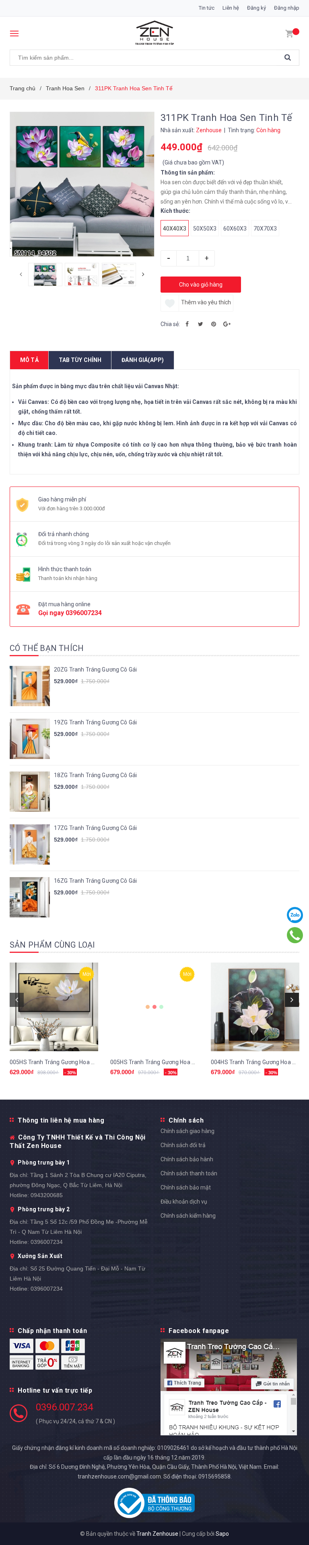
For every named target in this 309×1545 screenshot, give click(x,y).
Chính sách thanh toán (189, 1173)
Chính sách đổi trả (183, 1145)
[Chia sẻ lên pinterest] (214, 324)
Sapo (222, 1533)
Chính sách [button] (186, 1120)
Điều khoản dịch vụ (184, 1201)
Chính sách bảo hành (187, 1159)
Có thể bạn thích (47, 648)
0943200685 (47, 1195)
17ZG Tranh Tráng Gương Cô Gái (95, 828)
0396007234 (84, 613)
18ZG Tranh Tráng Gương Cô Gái (95, 775)
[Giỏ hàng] (289, 33)
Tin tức (206, 8)
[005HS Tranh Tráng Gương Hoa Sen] (54, 1007)
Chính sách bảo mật (186, 1187)
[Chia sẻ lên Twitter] (200, 324)
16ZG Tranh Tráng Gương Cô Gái (95, 881)
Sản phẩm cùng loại (52, 945)
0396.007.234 (64, 1407)
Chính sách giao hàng (187, 1131)
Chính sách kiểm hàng (188, 1215)
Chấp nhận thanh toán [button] (52, 1331)
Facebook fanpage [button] (199, 1331)
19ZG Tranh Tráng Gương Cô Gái (95, 722)
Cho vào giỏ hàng (200, 284)
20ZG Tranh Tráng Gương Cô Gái (95, 669)
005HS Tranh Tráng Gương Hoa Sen (55, 1062)
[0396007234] (295, 935)
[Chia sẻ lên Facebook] (187, 324)
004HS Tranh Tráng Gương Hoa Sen (256, 1062)
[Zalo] (295, 915)
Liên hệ (230, 8)
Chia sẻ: (170, 324)
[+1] (227, 324)
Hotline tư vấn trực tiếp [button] (55, 1390)
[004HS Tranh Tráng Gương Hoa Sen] (255, 1007)
